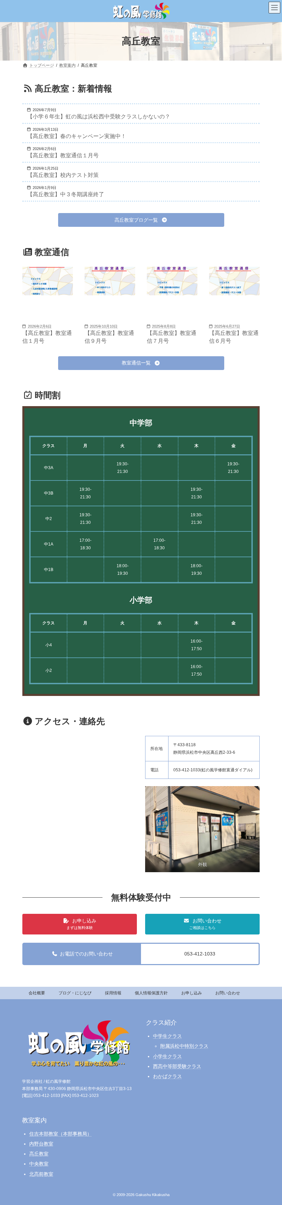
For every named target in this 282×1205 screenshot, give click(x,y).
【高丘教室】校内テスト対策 (63, 175)
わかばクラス (167, 1076)
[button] (141, 220)
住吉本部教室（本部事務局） (60, 1134)
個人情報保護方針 (151, 993)
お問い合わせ (227, 993)
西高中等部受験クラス (177, 1066)
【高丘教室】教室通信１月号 (63, 155)
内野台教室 (41, 1143)
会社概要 (37, 993)
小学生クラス (167, 1056)
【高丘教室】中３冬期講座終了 (65, 194)
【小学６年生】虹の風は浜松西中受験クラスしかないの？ (98, 116)
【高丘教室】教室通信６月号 (234, 337)
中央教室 (38, 1163)
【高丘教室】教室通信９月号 (109, 337)
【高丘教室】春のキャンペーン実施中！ (76, 136)
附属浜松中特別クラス (184, 1046)
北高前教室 (41, 1173)
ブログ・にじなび (74, 993)
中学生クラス (167, 1036)
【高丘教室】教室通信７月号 (171, 337)
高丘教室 (38, 1153)
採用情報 (113, 993)
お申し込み (191, 993)
